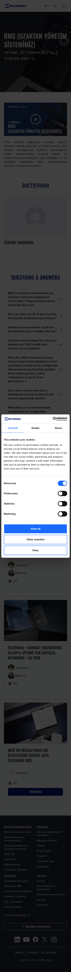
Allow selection (36, 539)
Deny (35, 550)
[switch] (62, 493)
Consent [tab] (13, 428)
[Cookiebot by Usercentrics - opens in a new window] (52, 419)
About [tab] (58, 428)
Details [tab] (36, 428)
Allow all (36, 528)
